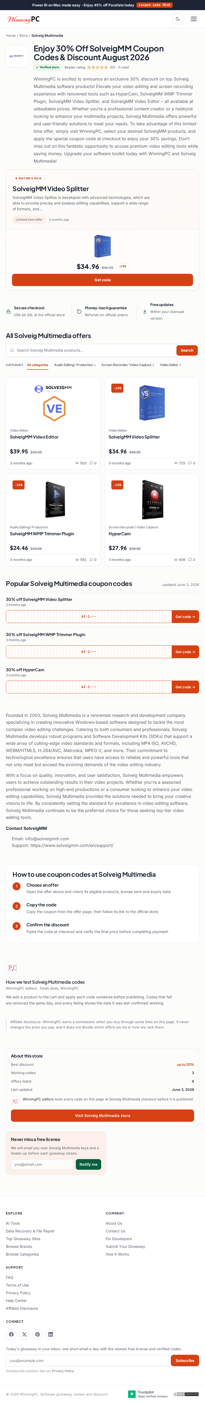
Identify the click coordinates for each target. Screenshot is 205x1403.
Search (187, 350)
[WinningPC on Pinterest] (37, 1334)
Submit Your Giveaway (125, 1246)
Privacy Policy (18, 1293)
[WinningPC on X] (24, 1334)
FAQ (9, 1277)
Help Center (16, 1300)
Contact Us (115, 1231)
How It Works (117, 1254)
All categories (37, 365)
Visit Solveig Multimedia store (102, 1115)
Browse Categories (22, 1254)
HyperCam (120, 533)
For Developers (119, 1238)
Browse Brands (19, 1246)
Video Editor (170, 365)
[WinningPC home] (24, 19)
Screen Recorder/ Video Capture (127, 365)
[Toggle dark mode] (177, 19)
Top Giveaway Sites (23, 1238)
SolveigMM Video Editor (34, 437)
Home (11, 35)
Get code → (185, 616)
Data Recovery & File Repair (30, 1231)
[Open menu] (193, 18)
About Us (114, 1223)
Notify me (88, 1164)
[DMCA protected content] (185, 1394)
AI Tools (13, 1223)
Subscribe (185, 1360)
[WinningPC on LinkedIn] (50, 1334)
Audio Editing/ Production (75, 365)
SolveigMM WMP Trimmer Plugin (42, 533)
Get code (102, 280)
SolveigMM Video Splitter (134, 437)
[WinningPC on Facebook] (11, 1334)
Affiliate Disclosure (22, 1308)
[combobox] (95, 350)
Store (23, 35)
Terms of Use (17, 1285)
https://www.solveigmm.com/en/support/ (71, 845)
